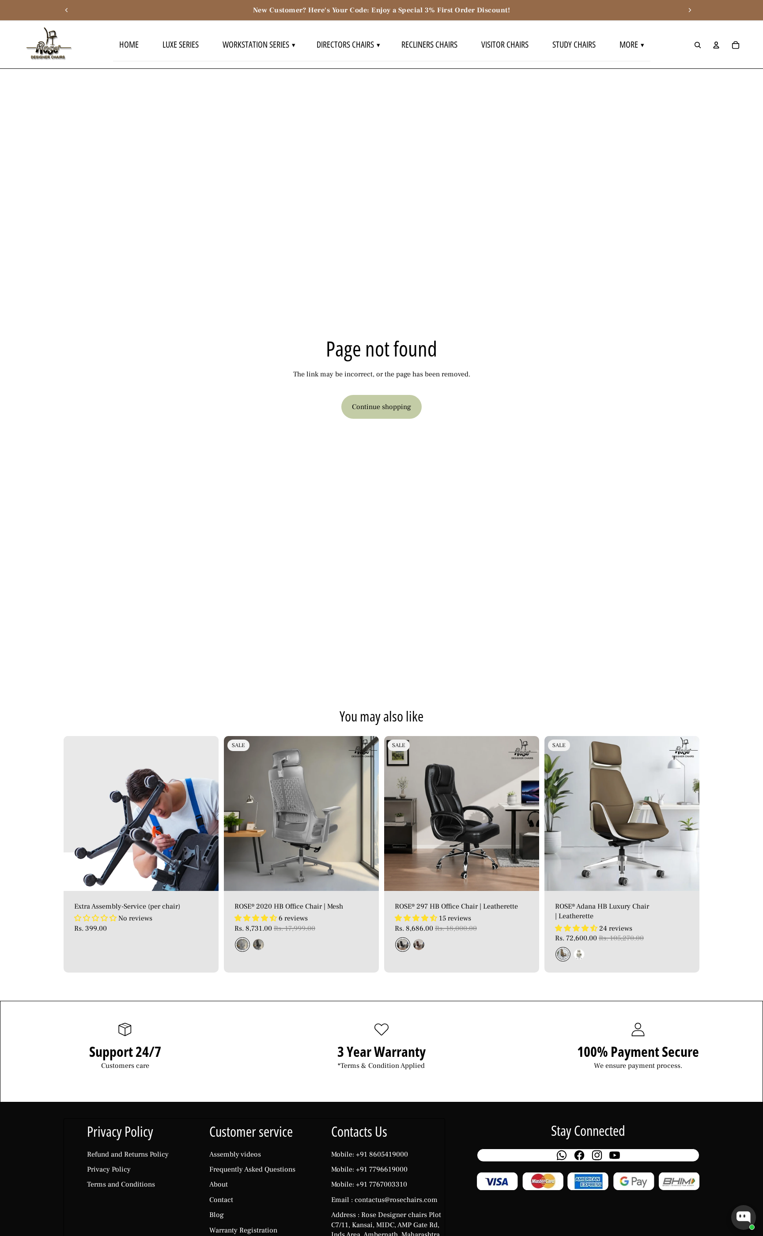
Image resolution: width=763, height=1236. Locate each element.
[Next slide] (689, 10)
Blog (216, 1214)
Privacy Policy (109, 1169)
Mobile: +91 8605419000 (369, 1154)
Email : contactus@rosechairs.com (384, 1199)
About (218, 1184)
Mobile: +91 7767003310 (369, 1184)
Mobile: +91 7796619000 (369, 1169)
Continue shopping (381, 406)
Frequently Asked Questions (252, 1169)
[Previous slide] (66, 10)
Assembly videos (235, 1154)
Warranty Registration (243, 1230)
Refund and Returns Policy (128, 1154)
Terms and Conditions (121, 1184)
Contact (221, 1199)
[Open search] (697, 45)
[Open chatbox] (743, 1217)
